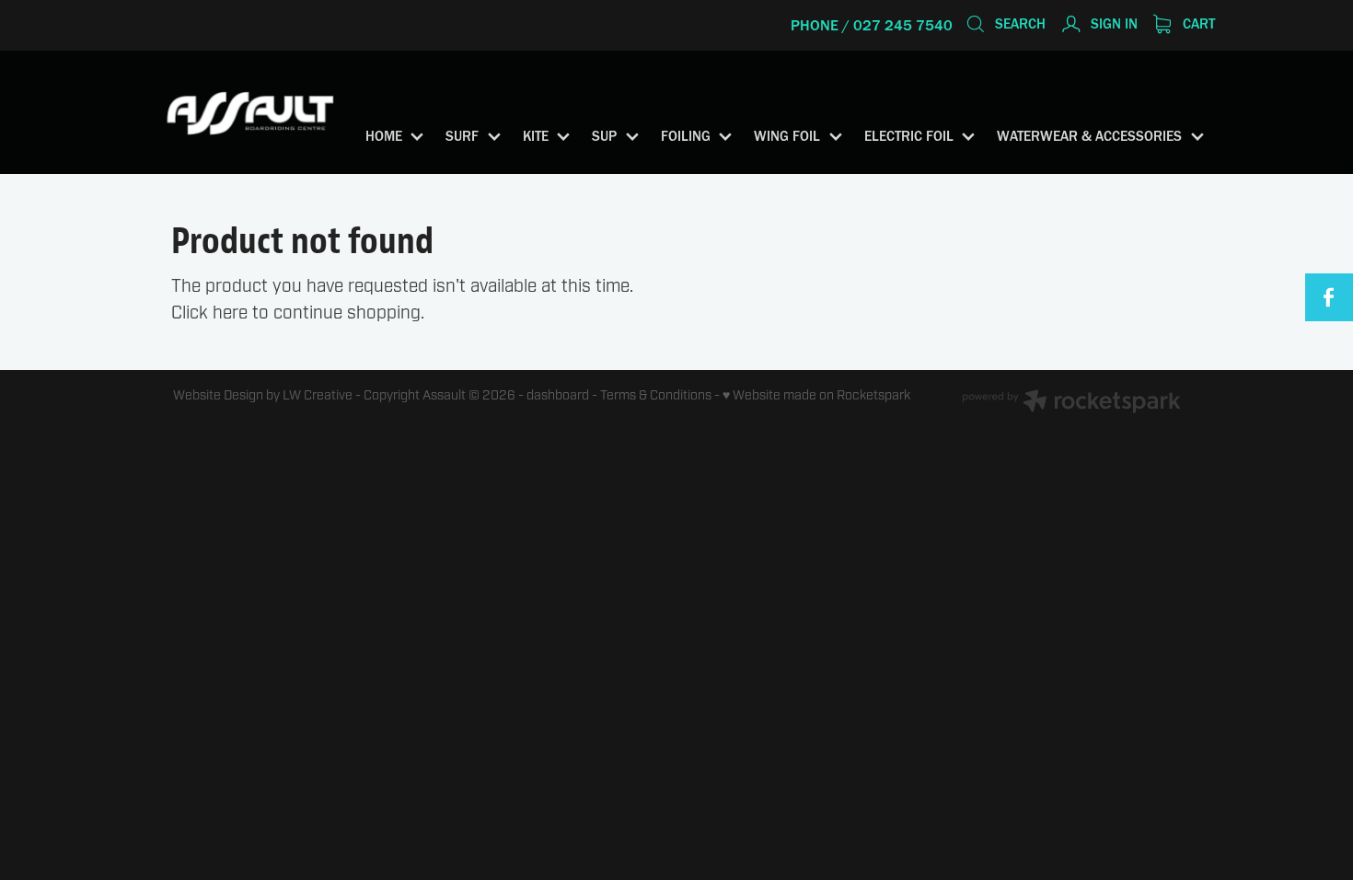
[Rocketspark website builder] (1071, 403)
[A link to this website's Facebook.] (1329, 297)
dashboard (557, 395)
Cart (1197, 23)
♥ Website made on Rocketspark (816, 395)
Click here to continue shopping (296, 313)
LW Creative (318, 395)
